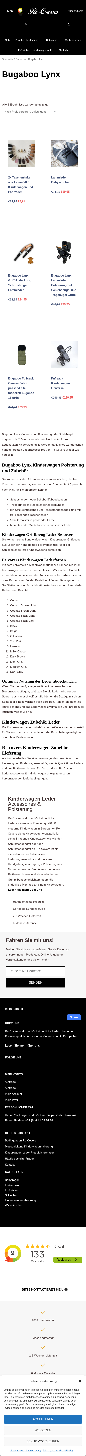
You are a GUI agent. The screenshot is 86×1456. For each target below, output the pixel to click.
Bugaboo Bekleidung (26, 40)
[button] (80, 1381)
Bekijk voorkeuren (43, 1441)
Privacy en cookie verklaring (25, 1450)
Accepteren (43, 1419)
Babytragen (12, 1179)
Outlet (8, 40)
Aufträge (10, 1081)
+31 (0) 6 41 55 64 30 (39, 1120)
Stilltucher (11, 1195)
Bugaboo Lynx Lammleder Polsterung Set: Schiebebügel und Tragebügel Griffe (63, 285)
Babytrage (51, 40)
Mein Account (13, 1093)
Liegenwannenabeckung (20, 1200)
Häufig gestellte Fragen (20, 1158)
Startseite (7, 59)
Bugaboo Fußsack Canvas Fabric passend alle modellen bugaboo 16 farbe (21, 388)
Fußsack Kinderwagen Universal (60, 383)
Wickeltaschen (73, 40)
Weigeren (43, 1430)
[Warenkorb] (68, 25)
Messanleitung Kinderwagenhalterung (29, 1146)
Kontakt (10, 1164)
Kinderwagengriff (42, 50)
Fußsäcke (23, 50)
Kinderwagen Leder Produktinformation (30, 1152)
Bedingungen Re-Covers (20, 1140)
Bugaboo (21, 59)
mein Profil (11, 1099)
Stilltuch (63, 50)
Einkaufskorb (13, 1185)
